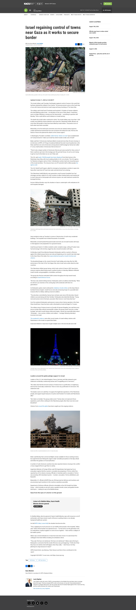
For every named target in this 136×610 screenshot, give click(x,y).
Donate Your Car (44, 14)
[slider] (32, 10)
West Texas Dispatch (89, 14)
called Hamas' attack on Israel (59, 136)
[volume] (30, 10)
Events (52, 14)
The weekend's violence (37, 318)
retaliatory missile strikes (61, 288)
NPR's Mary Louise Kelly (41, 523)
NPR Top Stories (42, 560)
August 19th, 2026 (94, 26)
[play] (26, 10)
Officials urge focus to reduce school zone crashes (98, 32)
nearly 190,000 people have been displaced (50, 157)
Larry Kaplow (40, 43)
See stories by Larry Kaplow (41, 588)
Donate (108, 3)
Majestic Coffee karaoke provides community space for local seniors (98, 43)
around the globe (43, 406)
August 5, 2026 (93, 49)
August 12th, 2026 (94, 37)
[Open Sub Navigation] (28, 14)
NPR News (32, 560)
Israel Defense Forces (44, 277)
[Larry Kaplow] (29, 582)
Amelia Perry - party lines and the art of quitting (99, 54)
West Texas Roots (76, 14)
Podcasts (67, 14)
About (26, 14)
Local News (59, 14)
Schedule (33, 14)
